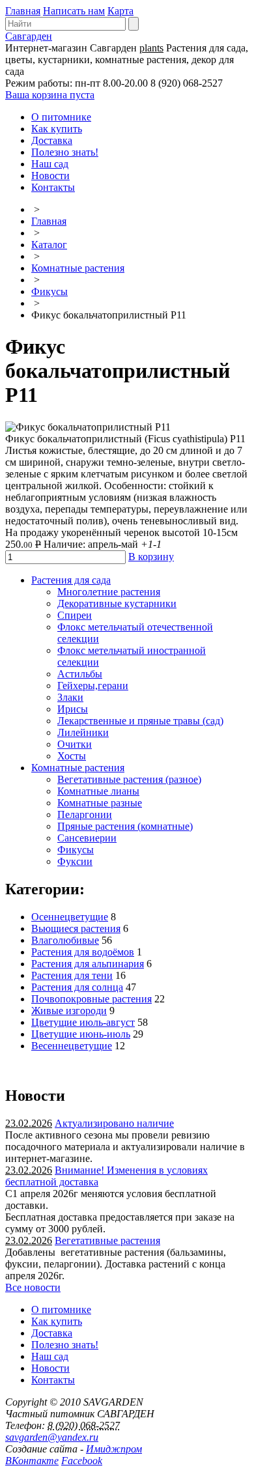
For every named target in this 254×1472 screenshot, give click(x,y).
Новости (50, 175)
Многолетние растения (108, 591)
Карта (120, 10)
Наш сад (49, 163)
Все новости (33, 1287)
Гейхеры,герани (92, 685)
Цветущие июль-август (83, 1022)
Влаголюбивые (65, 940)
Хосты (71, 755)
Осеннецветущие (69, 916)
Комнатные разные (99, 802)
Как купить (56, 128)
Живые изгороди (69, 1010)
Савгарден (28, 36)
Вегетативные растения (107, 1240)
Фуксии (74, 861)
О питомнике (61, 116)
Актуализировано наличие (114, 1123)
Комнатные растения (77, 268)
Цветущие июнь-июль (80, 1034)
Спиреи (74, 615)
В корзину (151, 556)
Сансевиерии (87, 837)
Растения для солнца (77, 987)
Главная (22, 10)
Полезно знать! (64, 152)
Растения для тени (72, 975)
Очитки (74, 744)
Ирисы (72, 709)
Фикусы (49, 291)
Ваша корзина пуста (49, 94)
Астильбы (79, 673)
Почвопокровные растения (91, 998)
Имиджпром (114, 1448)
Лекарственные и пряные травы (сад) (140, 720)
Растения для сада (71, 580)
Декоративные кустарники (116, 603)
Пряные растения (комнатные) (125, 826)
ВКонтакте (32, 1460)
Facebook (81, 1460)
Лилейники (83, 732)
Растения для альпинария (87, 963)
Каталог (49, 244)
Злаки (70, 697)
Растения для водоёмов (82, 951)
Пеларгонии (84, 814)
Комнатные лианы (98, 791)
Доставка (51, 140)
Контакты (53, 187)
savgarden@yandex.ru (51, 1437)
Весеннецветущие (71, 1045)
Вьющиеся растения (75, 928)
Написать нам (74, 10)
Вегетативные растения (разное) (129, 779)
